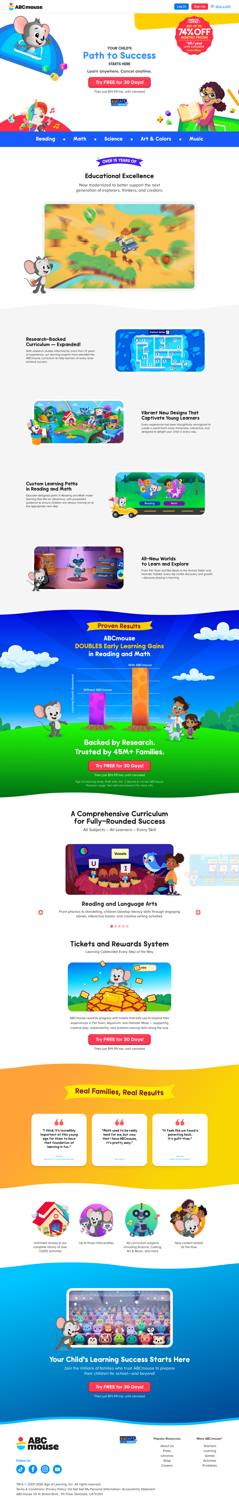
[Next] (198, 912)
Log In (181, 6)
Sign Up (200, 6)
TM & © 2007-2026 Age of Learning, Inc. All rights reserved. (58, 1484)
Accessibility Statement (138, 1489)
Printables (210, 1465)
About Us (167, 1446)
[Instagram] (45, 1469)
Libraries (167, 1455)
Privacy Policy (56, 1489)
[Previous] (40, 912)
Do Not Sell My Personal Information (94, 1489)
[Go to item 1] (111, 926)
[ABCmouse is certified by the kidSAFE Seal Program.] (128, 1439)
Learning (210, 1451)
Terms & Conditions (30, 1489)
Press (167, 1451)
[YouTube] (57, 1469)
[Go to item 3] (119, 926)
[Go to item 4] (123, 926)
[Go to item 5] (127, 926)
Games (210, 1455)
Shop (167, 1460)
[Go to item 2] (115, 926)
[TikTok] (20, 1469)
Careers (167, 1465)
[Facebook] (32, 1469)
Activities (209, 1460)
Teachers (209, 1446)
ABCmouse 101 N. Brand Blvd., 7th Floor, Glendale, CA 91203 (59, 1494)
